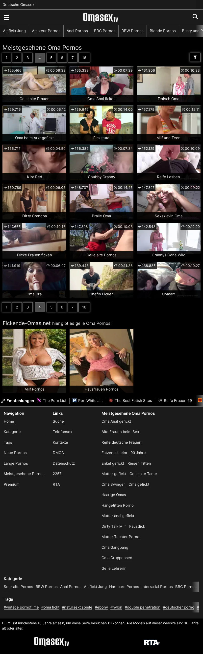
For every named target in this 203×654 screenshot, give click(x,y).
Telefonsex (62, 431)
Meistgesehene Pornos (24, 473)
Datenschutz (64, 463)
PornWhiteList (90, 400)
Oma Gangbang (115, 547)
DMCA (58, 452)
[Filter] (195, 57)
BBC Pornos (104, 30)
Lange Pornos (16, 463)
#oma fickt (50, 607)
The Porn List (54, 400)
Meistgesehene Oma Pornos (42, 47)
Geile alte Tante (143, 473)
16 (84, 57)
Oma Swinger (113, 484)
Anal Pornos (77, 30)
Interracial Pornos (157, 586)
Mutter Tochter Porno (120, 536)
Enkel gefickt (113, 463)
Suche (58, 421)
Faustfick (137, 526)
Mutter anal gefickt (118, 515)
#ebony (101, 607)
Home (9, 421)
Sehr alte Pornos (18, 586)
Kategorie (12, 431)
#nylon (116, 607)
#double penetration (142, 607)
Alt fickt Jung (14, 30)
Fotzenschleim (114, 452)
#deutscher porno (178, 607)
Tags (8, 442)
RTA (56, 484)
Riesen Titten (139, 463)
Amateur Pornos (46, 30)
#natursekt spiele (77, 607)
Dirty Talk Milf (114, 526)
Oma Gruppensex (117, 557)
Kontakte (60, 442)
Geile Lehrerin (114, 568)
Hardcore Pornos (124, 586)
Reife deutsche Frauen (121, 442)
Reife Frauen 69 (177, 400)
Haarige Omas (114, 494)
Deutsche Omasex (18, 4)
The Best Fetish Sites (133, 400)
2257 (57, 473)
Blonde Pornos (163, 30)
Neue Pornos (15, 452)
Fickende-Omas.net (27, 323)
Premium (12, 484)
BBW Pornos (133, 30)
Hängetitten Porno (118, 505)
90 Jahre (138, 452)
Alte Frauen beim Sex (120, 431)
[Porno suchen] (6, 17)
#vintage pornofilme (21, 607)
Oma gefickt (138, 484)
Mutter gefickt (114, 473)
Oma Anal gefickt (116, 421)
